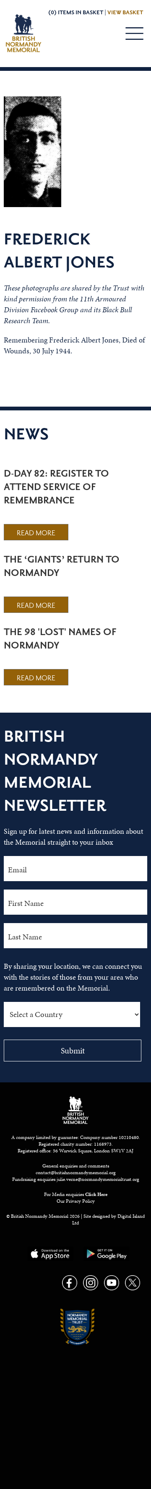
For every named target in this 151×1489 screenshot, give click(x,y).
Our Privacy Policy (76, 1201)
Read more (36, 533)
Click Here (96, 1194)
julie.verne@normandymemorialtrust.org (98, 1179)
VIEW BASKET (125, 12)
